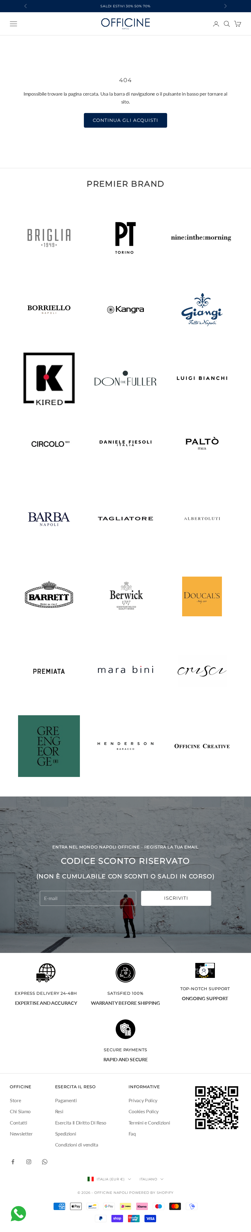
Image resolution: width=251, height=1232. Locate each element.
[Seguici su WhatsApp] (45, 1162)
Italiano (148, 1179)
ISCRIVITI (176, 898)
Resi (59, 1111)
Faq (132, 1133)
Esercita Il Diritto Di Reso (80, 1122)
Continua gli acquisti (125, 120)
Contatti (18, 1122)
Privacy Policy (143, 1100)
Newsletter (21, 1133)
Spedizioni (65, 1133)
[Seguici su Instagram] (29, 1162)
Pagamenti (66, 1100)
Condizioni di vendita (76, 1144)
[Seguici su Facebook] (13, 1162)
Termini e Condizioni (149, 1122)
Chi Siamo (20, 1111)
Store (15, 1100)
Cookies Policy (144, 1111)
